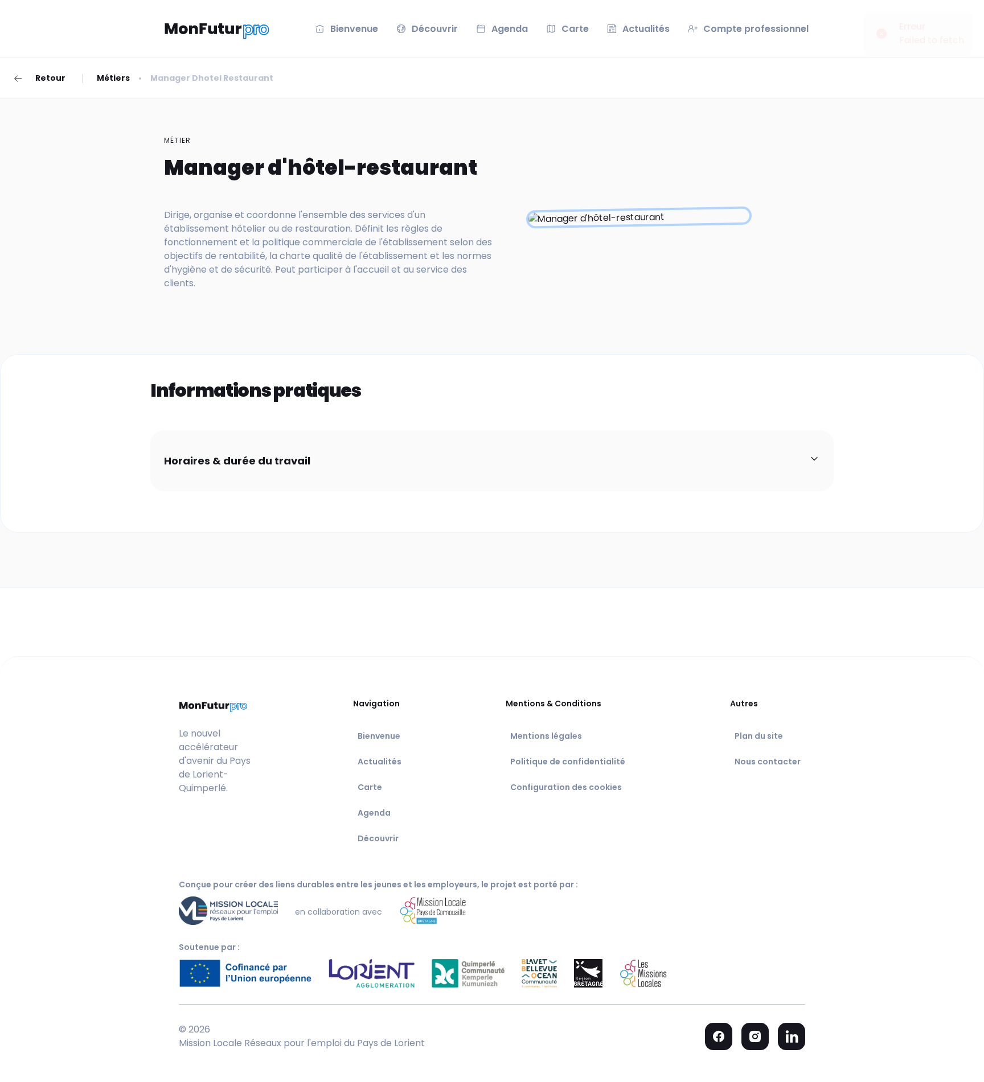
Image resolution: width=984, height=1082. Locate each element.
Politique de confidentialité (567, 761)
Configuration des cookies (566, 787)
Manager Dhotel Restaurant (211, 78)
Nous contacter (768, 761)
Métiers (113, 78)
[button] (492, 461)
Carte (370, 787)
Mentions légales (546, 736)
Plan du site (759, 736)
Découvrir (378, 838)
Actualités (379, 761)
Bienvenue (379, 736)
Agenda (374, 812)
